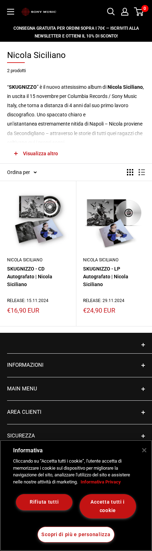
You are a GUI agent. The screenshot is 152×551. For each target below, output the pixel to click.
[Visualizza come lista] (142, 172)
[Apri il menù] (10, 11)
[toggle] (76, 344)
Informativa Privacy (101, 482)
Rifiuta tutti (44, 502)
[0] (139, 11)
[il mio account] (124, 12)
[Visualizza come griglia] (130, 172)
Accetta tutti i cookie (107, 506)
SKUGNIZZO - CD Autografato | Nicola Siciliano (29, 276)
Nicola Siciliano (24, 259)
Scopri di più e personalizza (75, 535)
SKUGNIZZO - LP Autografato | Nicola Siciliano (105, 276)
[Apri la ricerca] (111, 12)
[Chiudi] (144, 450)
